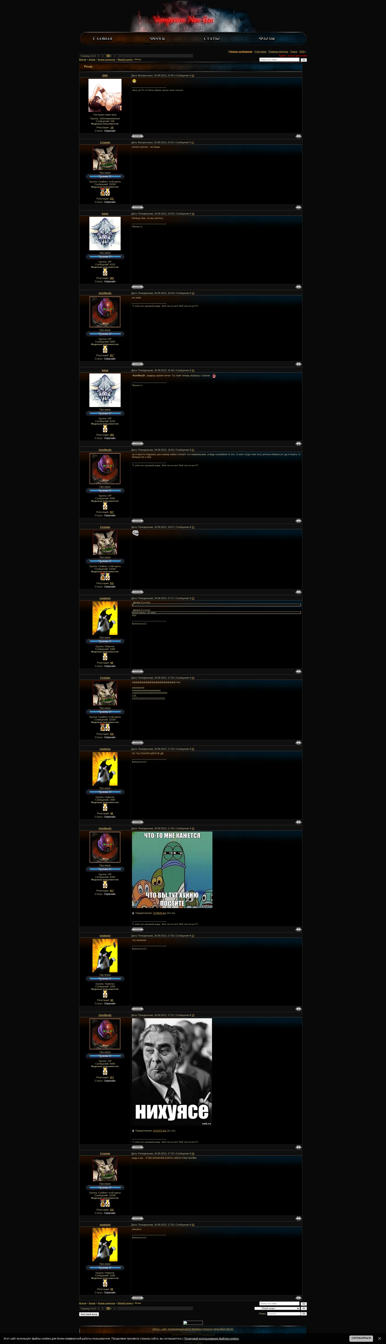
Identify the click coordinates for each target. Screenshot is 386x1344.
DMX (105, 75)
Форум (82, 59)
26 (193, 828)
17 (192, 142)
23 (193, 598)
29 (193, 1153)
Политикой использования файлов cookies (211, 1338)
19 (193, 293)
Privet (138, 59)
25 (193, 749)
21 (193, 449)
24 (193, 677)
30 (193, 1224)
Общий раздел (125, 59)
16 (192, 75)
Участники (260, 51)
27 (193, 935)
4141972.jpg (159, 1130)
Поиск (293, 51)
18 (193, 213)
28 (193, 1015)
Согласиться (361, 1338)
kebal (105, 213)
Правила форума (278, 51)
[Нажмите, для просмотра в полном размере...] (172, 1124)
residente (105, 598)
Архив (92, 59)
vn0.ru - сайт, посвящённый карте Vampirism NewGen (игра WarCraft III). (193, 1329)
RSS (302, 51)
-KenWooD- (105, 293)
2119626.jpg (159, 913)
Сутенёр (105, 142)
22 (193, 527)
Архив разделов (106, 59)
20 (193, 370)
